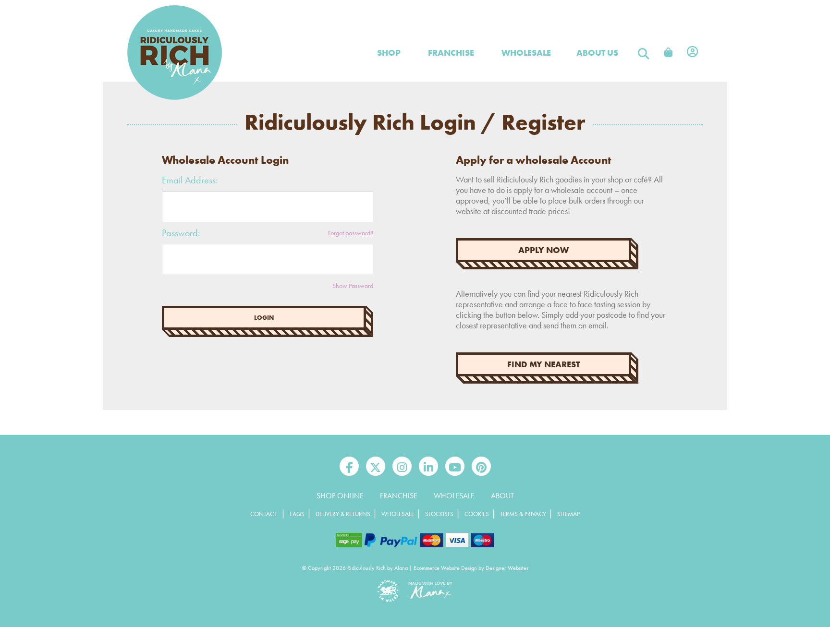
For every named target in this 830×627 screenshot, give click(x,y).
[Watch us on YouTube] (454, 466)
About (502, 496)
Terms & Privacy (523, 514)
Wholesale (454, 496)
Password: (181, 233)
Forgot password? (350, 233)
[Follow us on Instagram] (402, 466)
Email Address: (190, 180)
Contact (263, 514)
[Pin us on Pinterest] (481, 466)
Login (264, 318)
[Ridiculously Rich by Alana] (175, 98)
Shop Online (340, 496)
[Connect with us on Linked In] (428, 466)
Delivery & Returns (343, 514)
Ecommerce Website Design (445, 568)
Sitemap (568, 514)
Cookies (476, 514)
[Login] (692, 52)
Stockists (439, 514)
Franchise (451, 52)
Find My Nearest (543, 364)
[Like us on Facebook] (349, 466)
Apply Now (543, 250)
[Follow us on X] (375, 466)
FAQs (297, 514)
